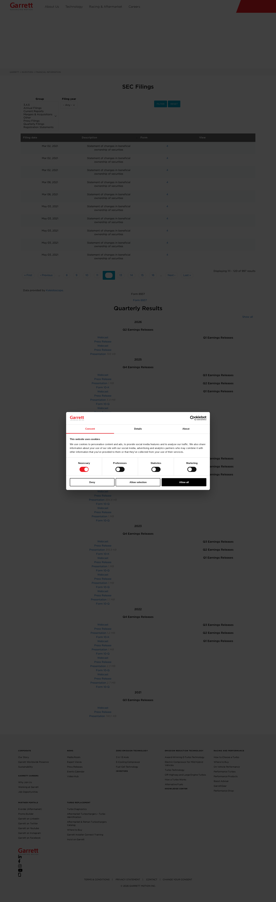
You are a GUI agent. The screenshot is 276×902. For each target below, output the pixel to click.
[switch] (120, 469)
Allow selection (138, 482)
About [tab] (185, 428)
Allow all (184, 482)
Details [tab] (138, 428)
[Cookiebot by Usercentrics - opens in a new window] (192, 418)
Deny (92, 482)
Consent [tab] (90, 428)
